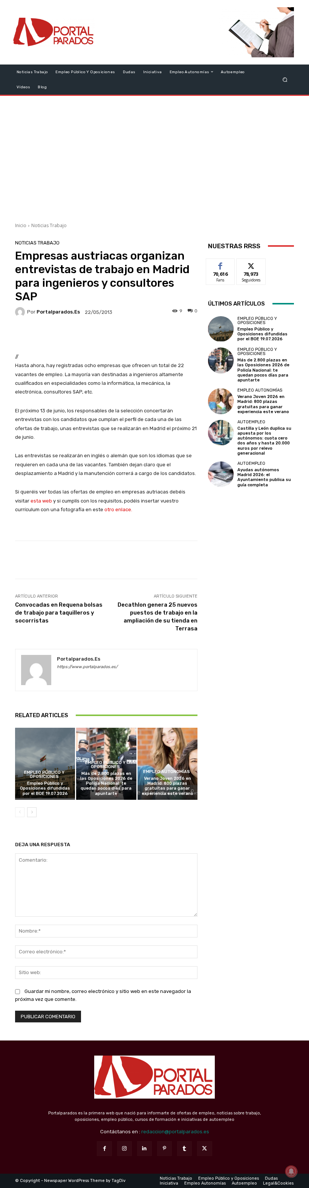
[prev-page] (19, 812)
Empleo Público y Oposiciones (44, 774)
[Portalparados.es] (54, 32)
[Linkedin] (144, 1148)
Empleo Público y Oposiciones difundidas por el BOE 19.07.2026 (45, 788)
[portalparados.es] (21, 312)
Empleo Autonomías (166, 772)
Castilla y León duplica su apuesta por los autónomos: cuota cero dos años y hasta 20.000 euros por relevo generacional (264, 441)
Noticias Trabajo (49, 225)
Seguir (251, 264)
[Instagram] (124, 1148)
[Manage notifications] (291, 1171)
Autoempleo (251, 422)
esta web (41, 501)
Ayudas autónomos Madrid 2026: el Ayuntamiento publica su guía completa (264, 477)
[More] (157, 334)
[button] (285, 79)
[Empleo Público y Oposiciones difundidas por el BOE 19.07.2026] (45, 764)
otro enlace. (117, 509)
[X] (204, 1148)
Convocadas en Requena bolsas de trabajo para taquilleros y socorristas (58, 612)
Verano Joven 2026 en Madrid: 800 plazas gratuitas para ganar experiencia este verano (167, 786)
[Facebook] (104, 1148)
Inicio (20, 225)
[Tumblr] (184, 1148)
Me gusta (220, 264)
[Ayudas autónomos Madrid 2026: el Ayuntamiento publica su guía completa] (221, 474)
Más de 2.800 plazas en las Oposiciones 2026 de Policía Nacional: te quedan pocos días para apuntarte (106, 783)
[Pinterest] (164, 1148)
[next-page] (32, 812)
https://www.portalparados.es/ (87, 667)
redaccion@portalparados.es (175, 1131)
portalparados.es (58, 311)
